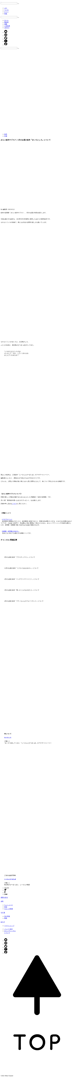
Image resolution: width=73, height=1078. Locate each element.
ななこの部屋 (8, 909)
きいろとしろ (7, 737)
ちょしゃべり (8, 905)
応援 (5, 136)
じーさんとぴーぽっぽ (10, 879)
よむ (5, 8)
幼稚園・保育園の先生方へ (10, 531)
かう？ (6, 12)
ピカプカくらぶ (7, 519)
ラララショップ (9, 925)
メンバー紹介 (8, 929)
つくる (6, 10)
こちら (14, 503)
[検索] (18, 3)
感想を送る (4, 897)
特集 (5, 13)
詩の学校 (7, 916)
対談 (5, 907)
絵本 (5, 134)
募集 (5, 918)
